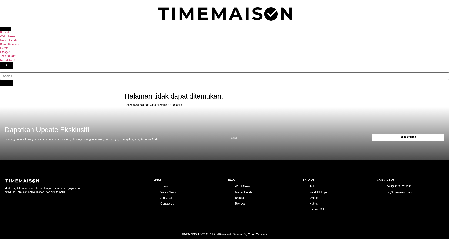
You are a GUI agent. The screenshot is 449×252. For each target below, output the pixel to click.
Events (4, 48)
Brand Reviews (9, 44)
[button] (1, 70)
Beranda (5, 32)
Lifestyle (5, 52)
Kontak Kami (7, 59)
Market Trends (8, 40)
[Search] (6, 83)
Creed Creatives (257, 234)
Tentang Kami (8, 55)
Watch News (7, 36)
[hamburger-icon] (5, 29)
